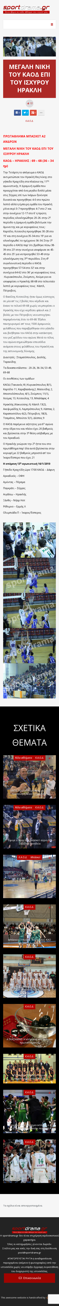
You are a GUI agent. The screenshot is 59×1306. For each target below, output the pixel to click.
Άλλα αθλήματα (23, 757)
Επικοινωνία (32, 1278)
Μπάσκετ (35, 857)
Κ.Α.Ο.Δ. (29, 120)
